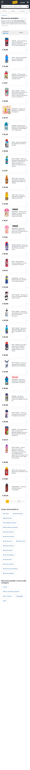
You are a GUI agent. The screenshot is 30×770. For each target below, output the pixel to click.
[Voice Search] (27, 7)
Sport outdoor (7, 596)
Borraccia (4, 11)
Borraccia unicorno (8, 536)
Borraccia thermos (8, 532)
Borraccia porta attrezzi (10, 568)
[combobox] (15, 6)
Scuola (5, 587)
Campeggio (19, 596)
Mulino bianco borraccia (10, 527)
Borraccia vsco (7, 541)
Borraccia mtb (7, 559)
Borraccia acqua (18, 513)
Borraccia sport (7, 550)
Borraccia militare (8, 564)
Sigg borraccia (7, 518)
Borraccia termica (8, 545)
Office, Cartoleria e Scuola (11, 591)
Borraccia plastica (8, 573)
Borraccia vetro (21, 541)
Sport (4, 601)
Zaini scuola (22, 11)
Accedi (22, 2)
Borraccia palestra (8, 555)
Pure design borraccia (9, 522)
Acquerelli (13, 11)
